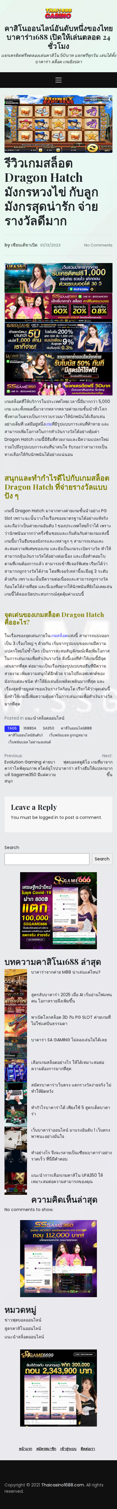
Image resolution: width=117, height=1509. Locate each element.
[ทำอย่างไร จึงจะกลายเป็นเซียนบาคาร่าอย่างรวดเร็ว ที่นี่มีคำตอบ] (15, 1161)
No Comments (98, 245)
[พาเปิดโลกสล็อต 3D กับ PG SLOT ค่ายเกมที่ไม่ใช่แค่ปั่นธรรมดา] (15, 1025)
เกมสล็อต (59, 636)
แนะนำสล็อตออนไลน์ (44, 718)
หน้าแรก (25, 1448)
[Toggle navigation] (58, 80)
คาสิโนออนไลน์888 (76, 728)
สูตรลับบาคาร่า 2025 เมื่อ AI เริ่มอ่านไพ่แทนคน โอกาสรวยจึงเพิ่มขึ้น (71, 998)
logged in (48, 817)
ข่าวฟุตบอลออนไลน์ (22, 1320)
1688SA (29, 728)
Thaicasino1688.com (62, 1485)
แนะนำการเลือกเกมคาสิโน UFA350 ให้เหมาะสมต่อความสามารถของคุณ (67, 1178)
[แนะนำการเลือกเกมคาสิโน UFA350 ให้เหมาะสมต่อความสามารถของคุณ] (15, 1183)
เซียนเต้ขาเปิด (24, 245)
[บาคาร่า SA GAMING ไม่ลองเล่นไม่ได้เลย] (15, 1048)
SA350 (48, 728)
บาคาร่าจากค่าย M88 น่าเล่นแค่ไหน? (65, 972)
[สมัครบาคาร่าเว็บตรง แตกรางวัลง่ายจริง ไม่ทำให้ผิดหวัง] (15, 1093)
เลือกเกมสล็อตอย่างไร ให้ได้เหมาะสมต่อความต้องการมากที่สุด (67, 1065)
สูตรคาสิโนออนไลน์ (22, 1328)
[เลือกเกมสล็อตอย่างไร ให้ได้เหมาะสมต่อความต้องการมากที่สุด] (15, 1070)
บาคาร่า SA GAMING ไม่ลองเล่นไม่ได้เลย (69, 1040)
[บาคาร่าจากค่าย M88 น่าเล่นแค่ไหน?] (15, 980)
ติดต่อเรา (88, 1448)
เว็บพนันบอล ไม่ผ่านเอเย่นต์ (29, 742)
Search (11, 847)
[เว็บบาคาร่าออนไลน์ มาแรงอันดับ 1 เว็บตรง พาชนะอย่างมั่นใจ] (15, 1138)
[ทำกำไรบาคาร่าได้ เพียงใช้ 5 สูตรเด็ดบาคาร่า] (15, 1116)
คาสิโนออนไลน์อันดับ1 (25, 735)
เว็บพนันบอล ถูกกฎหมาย (68, 735)
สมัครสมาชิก (46, 1448)
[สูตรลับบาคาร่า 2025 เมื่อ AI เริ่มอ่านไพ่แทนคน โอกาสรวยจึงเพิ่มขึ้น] (15, 1003)
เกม (48, 424)
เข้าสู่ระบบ (68, 1448)
